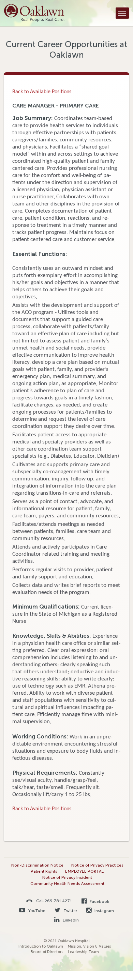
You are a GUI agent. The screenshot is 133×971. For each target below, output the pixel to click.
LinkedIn (70, 920)
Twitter (69, 910)
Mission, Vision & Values (89, 946)
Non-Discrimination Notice (37, 865)
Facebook (99, 901)
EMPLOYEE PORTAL (84, 871)
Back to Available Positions (41, 92)
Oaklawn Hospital (34, 13)
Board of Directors (47, 952)
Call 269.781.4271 (54, 900)
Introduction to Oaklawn (40, 946)
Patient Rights (44, 871)
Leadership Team (83, 952)
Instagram (103, 910)
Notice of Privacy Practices (97, 865)
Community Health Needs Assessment (67, 883)
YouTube (36, 910)
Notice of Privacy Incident (67, 877)
